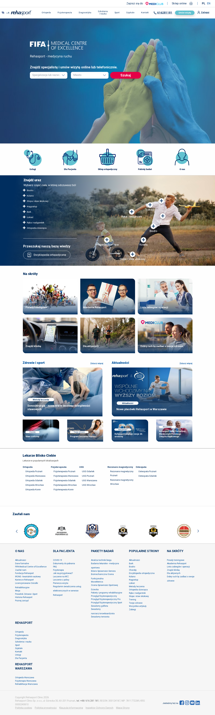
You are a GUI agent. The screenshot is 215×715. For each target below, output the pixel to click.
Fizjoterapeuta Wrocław (65, 485)
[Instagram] (187, 702)
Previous (16, 531)
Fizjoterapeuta (59, 467)
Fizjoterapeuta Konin (64, 489)
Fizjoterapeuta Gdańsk (65, 480)
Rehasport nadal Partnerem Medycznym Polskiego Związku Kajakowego (172, 434)
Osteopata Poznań (147, 471)
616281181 (164, 12)
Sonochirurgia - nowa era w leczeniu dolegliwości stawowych (58, 407)
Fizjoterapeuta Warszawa (66, 476)
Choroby (32, 432)
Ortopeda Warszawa (35, 476)
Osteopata (141, 467)
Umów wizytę (185, 13)
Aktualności (120, 363)
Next (198, 531)
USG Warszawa (89, 480)
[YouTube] (192, 702)
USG (81, 467)
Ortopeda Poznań (33, 471)
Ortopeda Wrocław (34, 485)
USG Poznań (88, 476)
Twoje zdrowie (79, 432)
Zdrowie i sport (34, 363)
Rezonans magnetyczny (120, 467)
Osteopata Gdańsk (147, 476)
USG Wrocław (89, 485)
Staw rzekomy (32, 436)
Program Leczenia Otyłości (83, 436)
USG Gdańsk (88, 471)
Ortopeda (28, 467)
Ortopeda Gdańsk (34, 480)
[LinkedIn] (198, 702)
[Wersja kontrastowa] (3, 12)
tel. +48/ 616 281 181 (87, 700)
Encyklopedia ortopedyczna (50, 254)
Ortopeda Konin (33, 489)
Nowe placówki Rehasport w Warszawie (141, 409)
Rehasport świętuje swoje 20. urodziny (129, 435)
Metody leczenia (41, 400)
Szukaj (125, 75)
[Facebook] (182, 702)
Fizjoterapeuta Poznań (64, 471)
